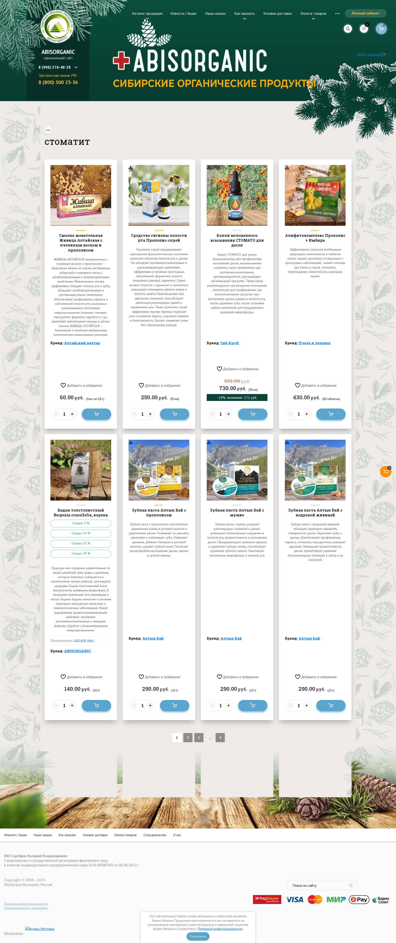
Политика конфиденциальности (26, 904)
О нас (177, 835)
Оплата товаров (313, 13)
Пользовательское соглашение (26, 908)
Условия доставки (277, 13)
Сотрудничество (154, 835)
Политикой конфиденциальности (220, 929)
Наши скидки (215, 13)
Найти (353, 885)
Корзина (381, 28)
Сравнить (52, 168)
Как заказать (244, 13)
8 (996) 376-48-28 (54, 67)
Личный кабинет (366, 13)
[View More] (337, 13)
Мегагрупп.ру (13, 933)
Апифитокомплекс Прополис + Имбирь (315, 238)
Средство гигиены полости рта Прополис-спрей (159, 238)
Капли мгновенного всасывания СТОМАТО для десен (237, 240)
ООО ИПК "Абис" (84, 640)
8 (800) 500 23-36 (58, 82)
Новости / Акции (183, 13)
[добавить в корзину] (96, 414)
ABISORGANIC (58, 52)
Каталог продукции (147, 13)
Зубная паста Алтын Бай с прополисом (159, 512)
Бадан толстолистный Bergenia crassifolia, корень (81, 512)
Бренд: (75, 343)
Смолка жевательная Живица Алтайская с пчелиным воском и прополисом (81, 242)
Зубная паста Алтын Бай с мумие (237, 512)
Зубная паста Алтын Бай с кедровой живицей (315, 512)
